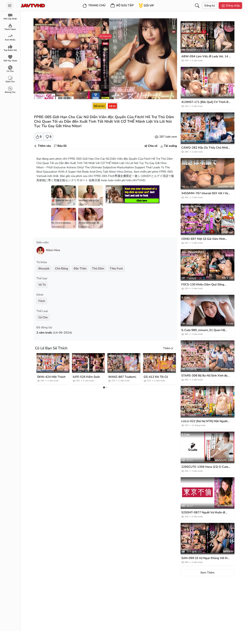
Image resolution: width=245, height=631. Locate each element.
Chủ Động (61, 269)
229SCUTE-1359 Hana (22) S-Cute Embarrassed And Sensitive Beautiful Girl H (205, 467)
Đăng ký (209, 6)
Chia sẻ (152, 146)
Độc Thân (80, 269)
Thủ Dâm (98, 269)
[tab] (104, 388)
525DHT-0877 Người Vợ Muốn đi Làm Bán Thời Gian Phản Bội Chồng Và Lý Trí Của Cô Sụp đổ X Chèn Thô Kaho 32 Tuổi (204, 512)
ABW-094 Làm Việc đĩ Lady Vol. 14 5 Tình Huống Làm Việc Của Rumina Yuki (206, 56)
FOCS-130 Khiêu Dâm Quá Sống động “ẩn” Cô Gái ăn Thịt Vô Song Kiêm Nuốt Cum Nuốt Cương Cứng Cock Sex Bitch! (203, 285)
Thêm (167, 348)
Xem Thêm (207, 573)
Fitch (41, 301)
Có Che (43, 317)
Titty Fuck (116, 269)
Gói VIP (149, 6)
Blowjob (44, 269)
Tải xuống (170, 146)
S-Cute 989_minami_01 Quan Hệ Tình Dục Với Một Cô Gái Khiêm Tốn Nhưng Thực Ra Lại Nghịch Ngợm (204, 330)
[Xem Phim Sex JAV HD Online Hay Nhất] (33, 5)
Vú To (42, 285)
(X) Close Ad (105, 36)
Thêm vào (44, 146)
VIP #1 (112, 106)
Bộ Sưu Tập (125, 5)
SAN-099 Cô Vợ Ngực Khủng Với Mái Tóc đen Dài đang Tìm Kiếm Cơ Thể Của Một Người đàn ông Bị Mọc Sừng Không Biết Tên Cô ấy (205, 558)
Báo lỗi (62, 146)
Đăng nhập (233, 6)
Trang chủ (96, 5)
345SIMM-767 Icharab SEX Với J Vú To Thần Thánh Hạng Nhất (204, 193)
